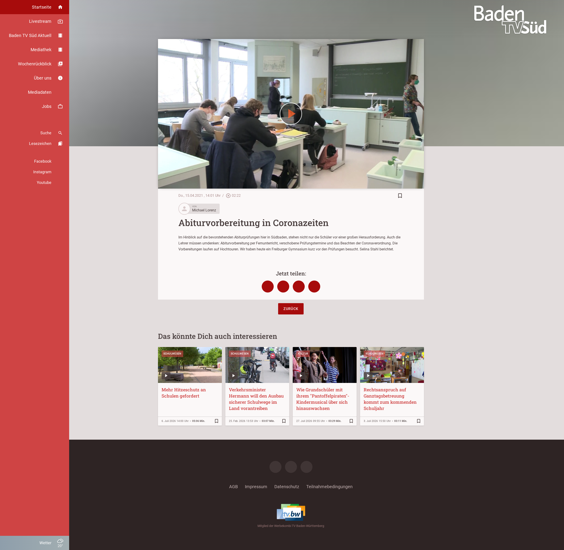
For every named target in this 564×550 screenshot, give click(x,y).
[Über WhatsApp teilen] (299, 287)
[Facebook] (275, 467)
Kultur (303, 353)
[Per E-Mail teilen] (314, 287)
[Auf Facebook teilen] (268, 287)
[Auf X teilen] (283, 287)
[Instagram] (291, 467)
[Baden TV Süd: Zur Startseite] (510, 19)
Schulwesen (172, 353)
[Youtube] (306, 467)
